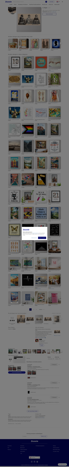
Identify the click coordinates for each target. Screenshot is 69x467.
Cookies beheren (34, 237)
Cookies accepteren (42, 237)
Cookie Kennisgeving (35, 233)
